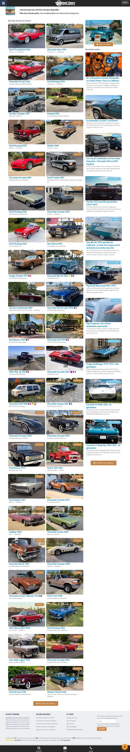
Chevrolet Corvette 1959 (58, 436)
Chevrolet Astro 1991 (56, 49)
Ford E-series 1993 (55, 177)
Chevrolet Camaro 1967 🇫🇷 (59, 404)
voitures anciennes (23, 720)
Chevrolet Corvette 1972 (58, 500)
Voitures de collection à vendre (45, 718)
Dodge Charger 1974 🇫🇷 (20, 275)
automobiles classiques (22, 718)
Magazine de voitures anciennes (45, 730)
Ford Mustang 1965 (18, 145)
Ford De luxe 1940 (17, 692)
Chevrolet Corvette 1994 (58, 660)
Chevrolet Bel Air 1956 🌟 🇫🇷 (60, 276)
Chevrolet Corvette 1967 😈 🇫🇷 (61, 372)
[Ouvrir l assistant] (125, 747)
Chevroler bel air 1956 (19, 564)
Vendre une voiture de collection (45, 727)
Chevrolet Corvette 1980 (58, 564)
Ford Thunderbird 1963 (19, 49)
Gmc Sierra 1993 (54, 243)
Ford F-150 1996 (54, 596)
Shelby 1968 (53, 145)
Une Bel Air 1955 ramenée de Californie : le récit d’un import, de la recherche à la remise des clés (103, 245)
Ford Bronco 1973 (17, 468)
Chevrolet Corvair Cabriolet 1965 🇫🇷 (25, 596)
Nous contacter (71, 721)
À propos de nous (72, 718)
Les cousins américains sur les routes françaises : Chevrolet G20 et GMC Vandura (103, 161)
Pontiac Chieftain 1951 (19, 113)
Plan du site (70, 724)
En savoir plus (66, 740)
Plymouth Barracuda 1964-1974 (101, 285)
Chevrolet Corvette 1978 (20, 436)
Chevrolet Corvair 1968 (57, 532)
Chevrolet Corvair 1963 (19, 81)
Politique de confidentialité (75, 730)
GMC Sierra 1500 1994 (19, 628)
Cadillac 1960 (15, 532)
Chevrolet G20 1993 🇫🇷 (58, 340)
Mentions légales (72, 727)
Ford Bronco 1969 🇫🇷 (19, 340)
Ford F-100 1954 (55, 468)
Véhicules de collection (12, 722)
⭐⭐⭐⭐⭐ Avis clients (13, 740)
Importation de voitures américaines (47, 724)
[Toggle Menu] (3, 3)
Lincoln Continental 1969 (20, 308)
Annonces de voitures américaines (46, 721)
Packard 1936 (53, 113)
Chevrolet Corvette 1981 (20, 177)
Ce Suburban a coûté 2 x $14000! (102, 120)
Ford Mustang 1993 (56, 81)
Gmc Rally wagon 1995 (19, 660)
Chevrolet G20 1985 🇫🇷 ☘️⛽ (23, 404)
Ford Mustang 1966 (18, 211)
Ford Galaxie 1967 (17, 500)
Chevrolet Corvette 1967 (58, 211)
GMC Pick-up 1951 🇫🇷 (19, 372)
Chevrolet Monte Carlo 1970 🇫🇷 (62, 308)
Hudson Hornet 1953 (56, 692)
